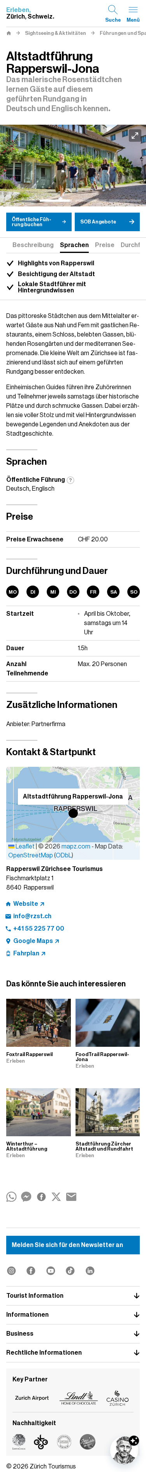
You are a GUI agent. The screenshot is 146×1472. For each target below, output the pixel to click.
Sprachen (74, 245)
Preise (104, 245)
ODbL (64, 855)
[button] (73, 813)
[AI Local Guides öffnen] (124, 1450)
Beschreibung (33, 245)
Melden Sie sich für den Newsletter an (67, 1245)
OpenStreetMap (30, 855)
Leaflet (24, 846)
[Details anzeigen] (134, 1441)
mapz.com (76, 846)
